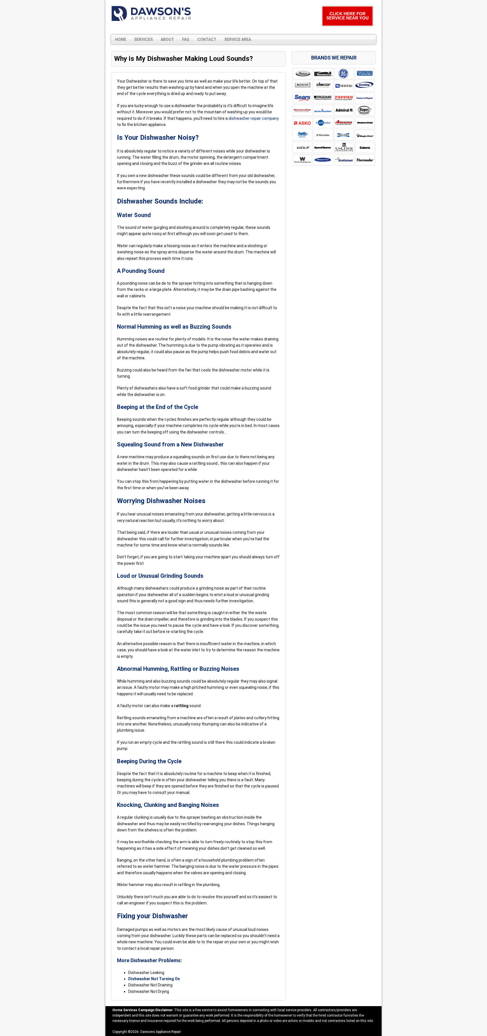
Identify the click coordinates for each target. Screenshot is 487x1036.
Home (120, 39)
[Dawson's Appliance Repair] (151, 13)
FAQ (185, 39)
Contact (206, 39)
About (167, 39)
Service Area (237, 39)
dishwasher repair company (254, 118)
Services (143, 39)
